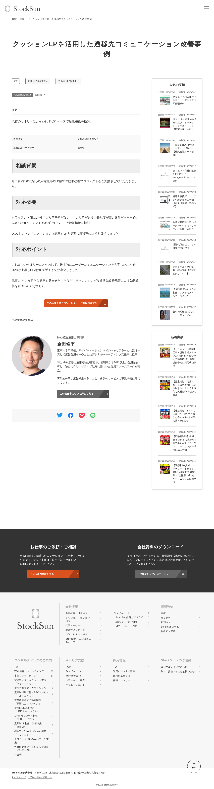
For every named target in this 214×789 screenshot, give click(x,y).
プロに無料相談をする (42, 573)
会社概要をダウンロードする (152, 573)
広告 (16, 81)
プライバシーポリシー (40, 777)
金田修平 (39, 95)
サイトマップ (19, 777)
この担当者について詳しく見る (76, 393)
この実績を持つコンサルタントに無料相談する (72, 303)
